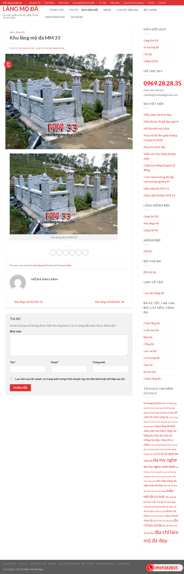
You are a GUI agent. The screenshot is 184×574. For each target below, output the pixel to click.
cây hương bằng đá (159, 445)
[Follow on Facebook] (169, 3)
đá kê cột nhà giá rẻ (157, 516)
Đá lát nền (150, 371)
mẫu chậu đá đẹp (153, 485)
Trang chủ (56, 9)
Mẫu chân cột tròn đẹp (158, 114)
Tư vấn (102, 2)
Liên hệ (161, 2)
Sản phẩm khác (55, 17)
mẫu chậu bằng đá (166, 480)
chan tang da (160, 417)
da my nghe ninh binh (159, 466)
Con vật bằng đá (127, 9)
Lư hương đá (152, 357)
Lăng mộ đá (34, 2)
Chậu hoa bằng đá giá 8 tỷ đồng (159, 168)
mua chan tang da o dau (161, 476)
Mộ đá (107, 9)
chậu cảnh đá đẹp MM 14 (159, 195)
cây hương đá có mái (155, 449)
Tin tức (151, 2)
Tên (13, 362)
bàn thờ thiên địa (151, 408)
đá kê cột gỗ (160, 511)
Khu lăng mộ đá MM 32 (28, 301)
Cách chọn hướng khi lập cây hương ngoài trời (159, 179)
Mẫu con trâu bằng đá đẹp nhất (160, 156)
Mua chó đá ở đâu (154, 147)
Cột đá (148, 54)
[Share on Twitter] (59, 252)
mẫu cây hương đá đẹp (156, 491)
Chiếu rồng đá (152, 378)
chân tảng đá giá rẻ (164, 422)
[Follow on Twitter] (176, 3)
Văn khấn (114, 2)
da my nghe (165, 460)
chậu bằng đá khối (164, 426)
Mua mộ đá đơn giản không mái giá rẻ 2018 (160, 138)
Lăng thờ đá (151, 40)
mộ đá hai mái (165, 506)
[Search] (45, 9)
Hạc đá (148, 364)
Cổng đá (149, 344)
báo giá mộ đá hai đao (162, 412)
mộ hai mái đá (151, 506)
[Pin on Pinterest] (72, 252)
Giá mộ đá (63, 2)
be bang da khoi (153, 403)
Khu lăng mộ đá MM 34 (110, 301)
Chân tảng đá (152, 323)
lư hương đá (151, 47)
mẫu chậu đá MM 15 (156, 188)
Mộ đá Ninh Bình (54, 48)
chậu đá (157, 435)
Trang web (98, 362)
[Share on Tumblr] (85, 252)
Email (55, 362)
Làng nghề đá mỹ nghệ (83, 2)
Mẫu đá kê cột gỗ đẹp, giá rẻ (161, 121)
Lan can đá (150, 351)
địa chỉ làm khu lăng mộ (163, 520)
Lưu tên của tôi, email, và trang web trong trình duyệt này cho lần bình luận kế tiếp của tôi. (70, 378)
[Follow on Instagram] (173, 3)
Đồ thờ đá (150, 9)
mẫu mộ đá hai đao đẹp (164, 502)
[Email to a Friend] (66, 252)
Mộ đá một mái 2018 (156, 128)
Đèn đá (148, 337)
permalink (66, 265)
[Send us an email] (179, 3)
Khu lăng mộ (89, 9)
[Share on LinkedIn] (79, 252)
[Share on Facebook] (53, 252)
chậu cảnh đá (151, 430)
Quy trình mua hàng (133, 2)
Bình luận (15, 331)
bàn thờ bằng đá (169, 403)
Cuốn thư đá (151, 330)
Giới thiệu (49, 2)
